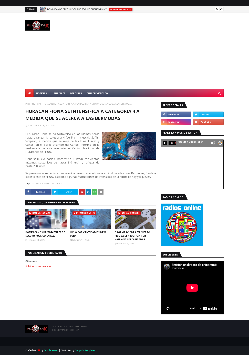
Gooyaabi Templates (85, 350)
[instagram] (176, 122)
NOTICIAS (36, 103)
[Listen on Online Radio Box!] (220, 143)
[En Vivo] (165, 143)
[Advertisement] (124, 63)
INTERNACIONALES (41, 183)
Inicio (27, 103)
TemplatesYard (51, 350)
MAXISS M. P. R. (35, 125)
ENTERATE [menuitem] (59, 93)
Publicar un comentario (38, 266)
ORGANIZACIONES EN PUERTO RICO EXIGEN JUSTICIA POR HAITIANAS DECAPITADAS (132, 236)
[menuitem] (29, 93)
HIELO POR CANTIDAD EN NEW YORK (88, 234)
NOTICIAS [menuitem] (41, 93)
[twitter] (208, 114)
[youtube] (208, 122)
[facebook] (176, 114)
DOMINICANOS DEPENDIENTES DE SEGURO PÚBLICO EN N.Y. (77, 9)
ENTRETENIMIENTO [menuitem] (97, 93)
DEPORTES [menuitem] (76, 93)
